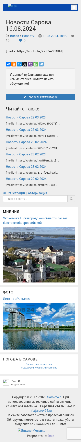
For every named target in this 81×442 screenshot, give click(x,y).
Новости (28, 36)
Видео (14, 36)
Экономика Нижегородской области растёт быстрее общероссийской (35, 220)
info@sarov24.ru (40, 410)
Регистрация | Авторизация (26, 193)
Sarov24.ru (54, 397)
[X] (24, 64)
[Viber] (30, 64)
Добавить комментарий (42, 97)
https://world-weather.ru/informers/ (39, 367)
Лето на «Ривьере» (16, 299)
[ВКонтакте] (8, 64)
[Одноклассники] (13, 64)
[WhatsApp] (35, 64)
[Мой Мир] (19, 64)
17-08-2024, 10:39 (54, 36)
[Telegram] (41, 64)
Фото (8, 292)
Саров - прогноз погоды (39, 364)
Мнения (11, 211)
